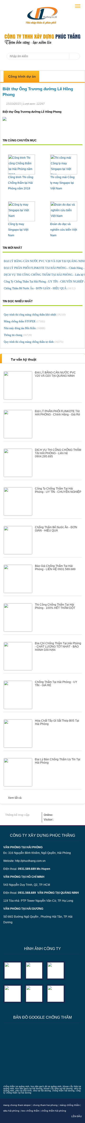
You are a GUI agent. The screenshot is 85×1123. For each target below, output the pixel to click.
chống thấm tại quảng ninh (16, 1086)
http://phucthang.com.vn (30, 861)
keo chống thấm (30, 1110)
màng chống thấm (70, 1105)
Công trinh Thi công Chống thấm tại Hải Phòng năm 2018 (20, 183)
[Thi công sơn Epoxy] (34, 993)
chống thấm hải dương (63, 1090)
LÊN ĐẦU (76, 1116)
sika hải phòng (11, 1110)
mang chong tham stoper (17, 1105)
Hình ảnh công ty (42, 949)
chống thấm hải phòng (53, 1110)
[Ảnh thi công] (12, 993)
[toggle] (78, 6)
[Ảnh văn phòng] (12, 970)
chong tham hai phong (45, 1105)
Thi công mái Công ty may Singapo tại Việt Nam (62, 183)
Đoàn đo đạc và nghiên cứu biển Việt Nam (63, 229)
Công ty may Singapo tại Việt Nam (18, 229)
